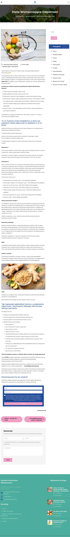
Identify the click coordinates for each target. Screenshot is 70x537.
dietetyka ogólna (30, 16)
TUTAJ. (17, 116)
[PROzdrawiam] (35, 2)
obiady (55, 61)
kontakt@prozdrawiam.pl (31, 366)
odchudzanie (15, 66)
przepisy (55, 68)
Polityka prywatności (8, 511)
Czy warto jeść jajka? (60, 511)
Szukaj (52, 32)
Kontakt (5, 521)
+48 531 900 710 (7, 496)
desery (55, 51)
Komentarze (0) (41, 410)
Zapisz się (23, 403)
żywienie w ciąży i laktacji (60, 84)
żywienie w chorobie (58, 81)
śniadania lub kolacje (58, 74)
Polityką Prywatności (10, 400)
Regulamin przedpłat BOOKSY (10, 518)
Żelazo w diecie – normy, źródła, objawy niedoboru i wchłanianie (61, 489)
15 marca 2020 (25, 64)
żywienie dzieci (57, 78)
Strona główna (20, 16)
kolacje (55, 58)
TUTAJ (7, 357)
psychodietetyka (57, 71)
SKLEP (4, 508)
